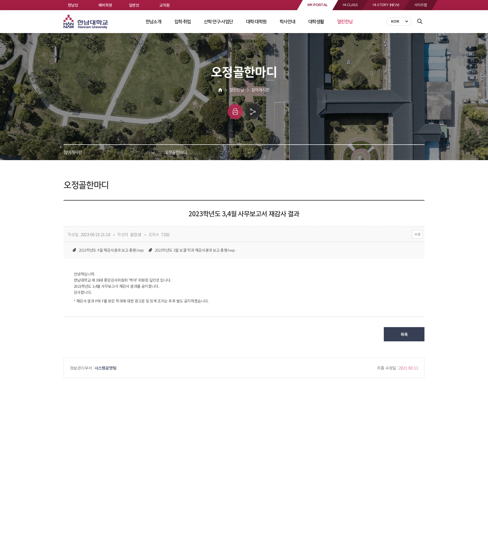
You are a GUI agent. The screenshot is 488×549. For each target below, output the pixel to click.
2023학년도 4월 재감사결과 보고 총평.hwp (111, 250)
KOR (395, 21)
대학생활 (316, 22)
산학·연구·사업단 (218, 22)
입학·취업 (182, 22)
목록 (404, 334)
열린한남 (345, 22)
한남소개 (153, 22)
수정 (417, 234)
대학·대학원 (256, 22)
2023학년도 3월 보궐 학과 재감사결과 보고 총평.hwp (195, 250)
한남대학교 (86, 22)
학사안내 (287, 22)
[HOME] (220, 90)
